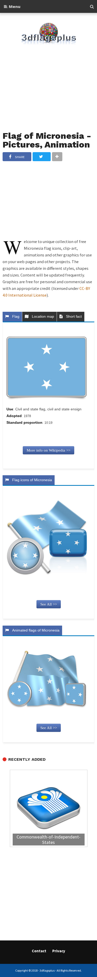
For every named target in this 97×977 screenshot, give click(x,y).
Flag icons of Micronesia (31, 480)
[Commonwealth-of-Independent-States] (48, 809)
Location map (42, 316)
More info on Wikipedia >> (48, 450)
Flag (14, 316)
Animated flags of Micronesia (34, 630)
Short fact (73, 316)
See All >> (48, 604)
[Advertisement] (48, 85)
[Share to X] (42, 156)
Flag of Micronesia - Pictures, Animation (47, 140)
